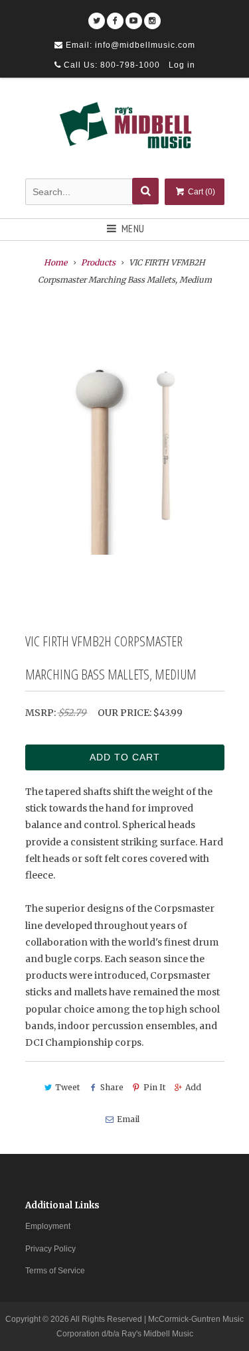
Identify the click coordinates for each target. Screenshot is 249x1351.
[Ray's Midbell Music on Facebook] (115, 16)
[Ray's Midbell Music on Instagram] (152, 16)
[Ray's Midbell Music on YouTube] (133, 16)
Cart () (200, 191)
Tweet (67, 1087)
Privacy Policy (50, 1248)
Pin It (154, 1087)
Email (128, 1119)
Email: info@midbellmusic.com (129, 45)
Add (193, 1087)
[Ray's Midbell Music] (124, 130)
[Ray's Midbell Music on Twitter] (96, 16)
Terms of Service (55, 1270)
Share (111, 1087)
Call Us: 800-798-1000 (110, 65)
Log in (182, 65)
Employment (47, 1226)
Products (98, 262)
